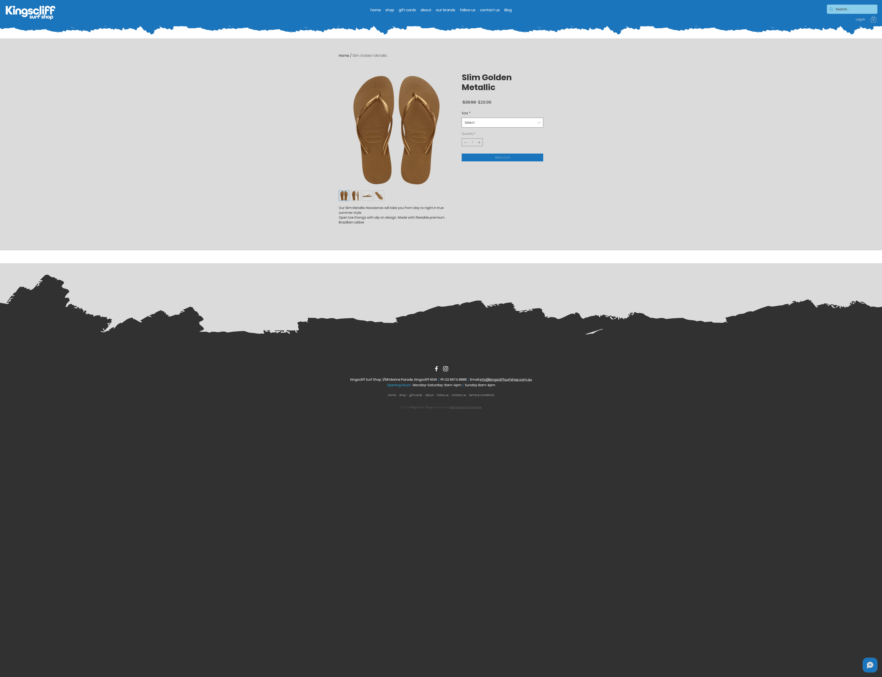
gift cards (415, 395)
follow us (442, 395)
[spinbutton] (472, 142)
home (392, 395)
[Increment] (479, 142)
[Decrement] (464, 142)
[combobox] (502, 123)
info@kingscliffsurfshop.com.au (506, 379)
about (429, 395)
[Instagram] (445, 368)
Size (466, 113)
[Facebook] (436, 368)
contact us (459, 395)
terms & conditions (481, 395)
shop (402, 395)
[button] (873, 19)
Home (344, 55)
